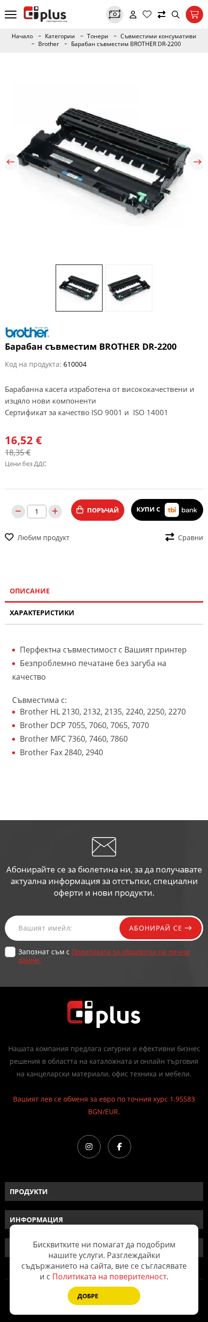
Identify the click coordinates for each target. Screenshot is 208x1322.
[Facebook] (119, 1146)
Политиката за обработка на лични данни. (104, 955)
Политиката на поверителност (109, 1276)
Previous (10, 162)
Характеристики (42, 612)
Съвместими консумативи (158, 36)
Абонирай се (157, 928)
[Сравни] (161, 14)
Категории (60, 36)
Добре (87, 1295)
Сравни (190, 537)
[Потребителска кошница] (194, 14)
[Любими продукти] (147, 14)
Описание (30, 590)
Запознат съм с (104, 956)
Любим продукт (43, 537)
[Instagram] (89, 1146)
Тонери (97, 36)
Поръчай (103, 510)
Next (197, 162)
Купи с (149, 509)
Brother (48, 44)
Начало (22, 36)
